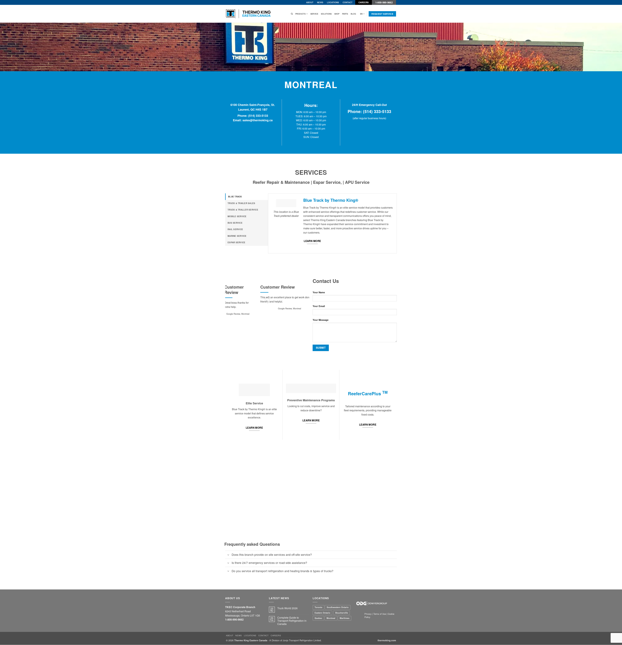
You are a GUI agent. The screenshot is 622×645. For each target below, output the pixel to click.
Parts (345, 13)
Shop (337, 13)
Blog (353, 13)
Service (314, 13)
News (320, 2)
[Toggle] (228, 555)
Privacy (368, 613)
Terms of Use (379, 613)
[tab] (246, 196)
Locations (333, 2)
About (309, 2)
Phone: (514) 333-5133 (252, 116)
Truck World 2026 (287, 608)
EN (361, 13)
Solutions (326, 13)
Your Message (320, 319)
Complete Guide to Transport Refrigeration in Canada (291, 620)
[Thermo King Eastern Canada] (248, 13)
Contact (347, 2)
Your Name (319, 292)
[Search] (292, 14)
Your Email (319, 306)
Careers (363, 2)
